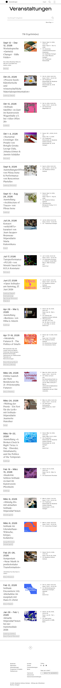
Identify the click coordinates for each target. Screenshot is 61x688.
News (28, 669)
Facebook (41, 665)
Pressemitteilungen (32, 667)
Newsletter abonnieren (51, 673)
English (44, 2)
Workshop (6, 68)
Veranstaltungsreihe (8, 514)
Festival (10, 636)
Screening (6, 295)
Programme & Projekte (16, 669)
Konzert (5, 248)
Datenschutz (30, 675)
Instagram (43, 665)
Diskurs (5, 362)
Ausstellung (6, 95)
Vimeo (46, 665)
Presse (29, 665)
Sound (15, 362)
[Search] (52, 18)
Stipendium (13, 665)
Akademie (13, 663)
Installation (12, 633)
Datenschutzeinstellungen (34, 676)
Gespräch (12, 95)
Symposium (10, 576)
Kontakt (29, 663)
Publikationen (13, 671)
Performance (6, 158)
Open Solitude (7, 298)
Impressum (30, 673)
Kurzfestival (6, 125)
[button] (53, 2)
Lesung (11, 295)
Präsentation (6, 301)
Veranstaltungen (13, 2)
